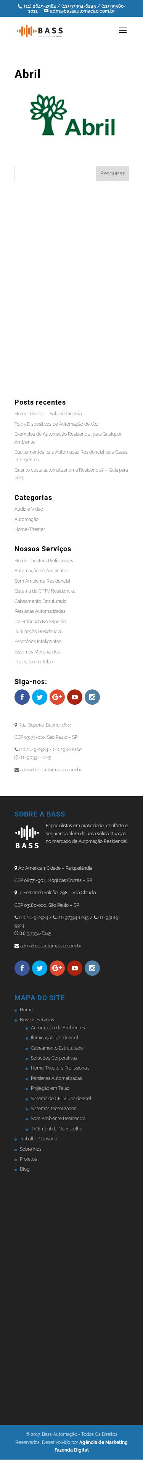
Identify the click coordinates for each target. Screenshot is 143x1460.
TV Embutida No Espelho (40, 621)
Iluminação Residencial (38, 631)
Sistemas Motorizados (37, 652)
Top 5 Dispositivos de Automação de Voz (56, 424)
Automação (26, 519)
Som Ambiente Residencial (42, 581)
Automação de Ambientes (41, 570)
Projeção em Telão (33, 662)
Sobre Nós (31, 1149)
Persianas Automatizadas (40, 611)
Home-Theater (29, 529)
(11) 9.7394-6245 (34, 933)
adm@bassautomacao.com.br (50, 946)
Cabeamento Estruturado (40, 601)
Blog (24, 1169)
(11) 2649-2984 (40, 6)
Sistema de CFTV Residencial (44, 591)
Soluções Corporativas (54, 1058)
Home (26, 1010)
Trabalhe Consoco (38, 1139)
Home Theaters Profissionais (43, 560)
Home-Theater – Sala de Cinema (48, 413)
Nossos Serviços (37, 1019)
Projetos (28, 1159)
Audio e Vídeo (28, 509)
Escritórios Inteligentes (37, 641)
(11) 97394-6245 (79, 6)
